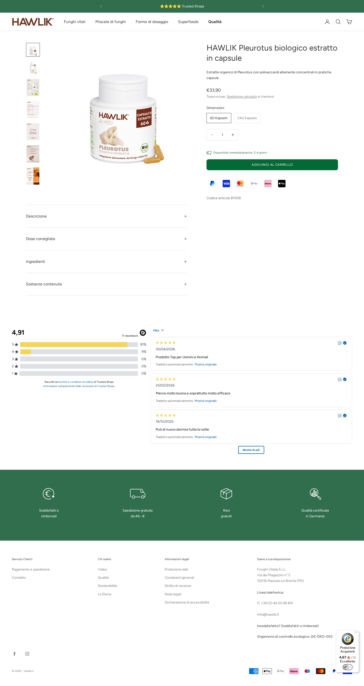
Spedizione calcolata (242, 96)
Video (102, 569)
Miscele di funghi (110, 21)
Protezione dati (176, 569)
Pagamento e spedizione (31, 569)
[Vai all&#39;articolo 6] (33, 154)
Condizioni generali (179, 578)
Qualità (103, 578)
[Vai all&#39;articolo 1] (33, 50)
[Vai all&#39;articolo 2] (33, 68)
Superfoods (188, 21)
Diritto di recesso (178, 586)
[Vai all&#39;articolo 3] (33, 88)
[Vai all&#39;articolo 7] (33, 176)
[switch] (348, 667)
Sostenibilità (107, 586)
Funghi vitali (74, 21)
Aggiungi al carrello (272, 164)
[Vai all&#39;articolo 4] (33, 110)
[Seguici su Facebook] (14, 653)
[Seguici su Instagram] (27, 653)
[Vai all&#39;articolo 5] (33, 132)
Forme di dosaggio (152, 21)
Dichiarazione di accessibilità (187, 602)
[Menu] (356, 633)
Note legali (173, 594)
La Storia (104, 594)
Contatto (19, 578)
